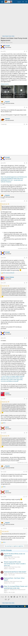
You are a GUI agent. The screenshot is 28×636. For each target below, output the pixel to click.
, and (8, 273)
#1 (26, 51)
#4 (26, 201)
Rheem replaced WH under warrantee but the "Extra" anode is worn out (15, 563)
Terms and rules (4, 606)
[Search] (26, 1)
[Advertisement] (14, 18)
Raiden (5, 557)
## (26, 124)
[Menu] (2, 1)
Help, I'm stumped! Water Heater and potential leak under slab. (15, 587)
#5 (26, 257)
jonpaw (5, 573)
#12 (26, 528)
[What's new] (23, 1)
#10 (26, 471)
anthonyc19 (6, 589)
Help (18, 606)
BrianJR (3, 42)
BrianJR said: (4, 204)
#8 (26, 398)
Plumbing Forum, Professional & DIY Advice (17, 573)
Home (21, 606)
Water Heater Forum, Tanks (14, 557)
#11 (26, 496)
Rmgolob (6, 567)
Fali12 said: (4, 531)
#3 (26, 163)
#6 (26, 282)
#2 (26, 107)
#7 (26, 338)
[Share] (24, 51)
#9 (26, 432)
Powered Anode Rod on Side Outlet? (15, 572)
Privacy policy (13, 606)
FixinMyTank (6, 581)
